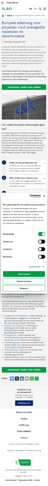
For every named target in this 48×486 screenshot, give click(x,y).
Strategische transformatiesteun (16, 316)
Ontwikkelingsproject (12, 342)
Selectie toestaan (24, 281)
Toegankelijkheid (25, 480)
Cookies (37, 480)
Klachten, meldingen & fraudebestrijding (24, 450)
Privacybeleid (11, 480)
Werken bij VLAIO (24, 412)
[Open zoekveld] (40, 9)
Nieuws (9, 15)
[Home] (3, 15)
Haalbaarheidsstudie (12, 357)
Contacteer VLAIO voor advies (24, 87)
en (35, 8)
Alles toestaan (24, 274)
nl (30, 8)
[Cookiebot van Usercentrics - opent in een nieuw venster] (30, 196)
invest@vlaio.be (18, 297)
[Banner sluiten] (44, 196)
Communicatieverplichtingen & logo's (24, 444)
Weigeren (24, 288)
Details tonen (34, 267)
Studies (24, 418)
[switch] (41, 242)
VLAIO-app (24, 425)
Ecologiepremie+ (10, 335)
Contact (24, 438)
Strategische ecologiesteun (14, 325)
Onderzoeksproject (11, 350)
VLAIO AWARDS (24, 431)
